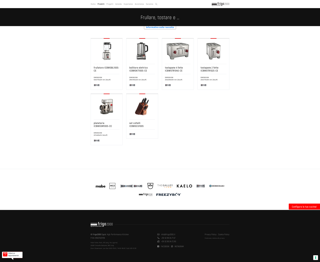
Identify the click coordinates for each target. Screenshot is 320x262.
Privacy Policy (210, 234)
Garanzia (149, 4)
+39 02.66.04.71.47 (168, 238)
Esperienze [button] (128, 4)
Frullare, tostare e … (106, 68)
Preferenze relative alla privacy (215, 238)
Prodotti (101, 4)
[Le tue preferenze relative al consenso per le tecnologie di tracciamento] (315, 257)
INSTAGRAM (179, 246)
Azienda (118, 4)
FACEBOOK (165, 246)
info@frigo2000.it (167, 234)
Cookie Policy (223, 234)
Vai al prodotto (105, 50)
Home (93, 4)
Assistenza (139, 4)
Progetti (109, 4)
